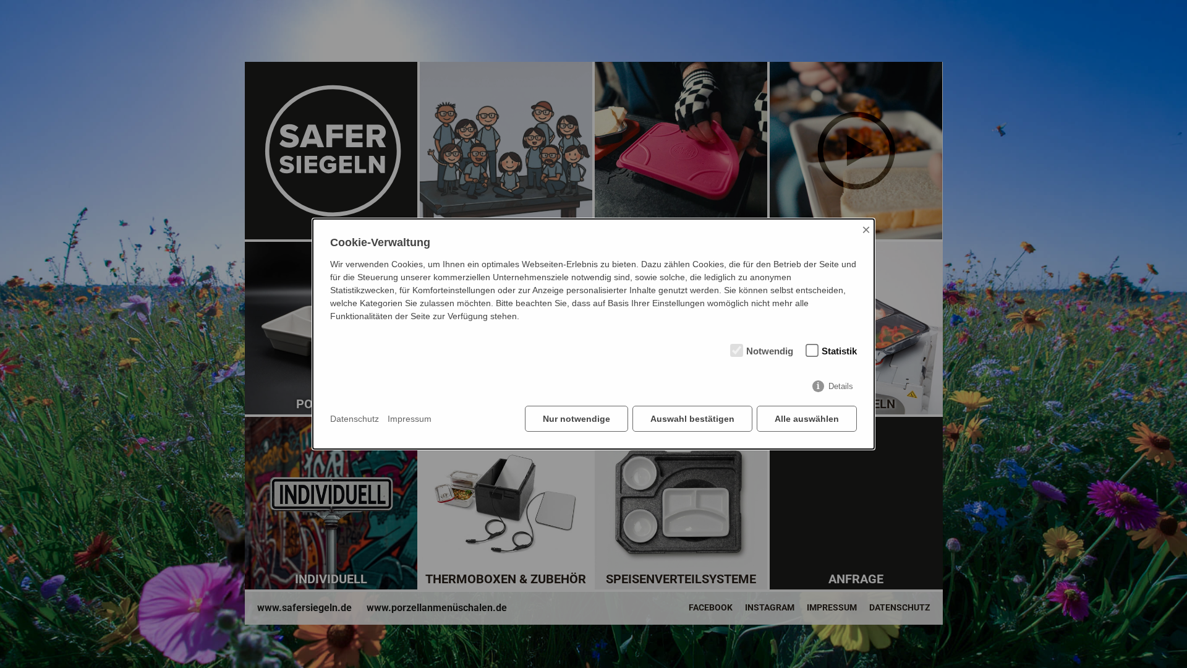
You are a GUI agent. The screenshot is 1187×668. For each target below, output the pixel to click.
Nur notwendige (576, 419)
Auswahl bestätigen (692, 419)
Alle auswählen (807, 419)
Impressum (410, 419)
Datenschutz (354, 419)
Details (840, 386)
